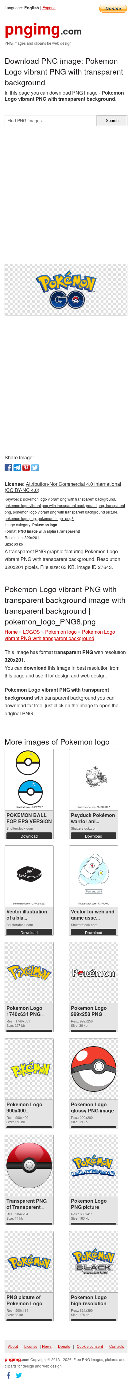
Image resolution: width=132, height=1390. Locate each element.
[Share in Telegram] (17, 467)
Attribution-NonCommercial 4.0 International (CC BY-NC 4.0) (63, 487)
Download (29, 836)
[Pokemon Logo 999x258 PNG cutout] (93, 972)
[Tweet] (35, 467)
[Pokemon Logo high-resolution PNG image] (93, 1262)
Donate (64, 1346)
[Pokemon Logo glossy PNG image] (93, 1069)
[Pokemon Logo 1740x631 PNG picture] (29, 972)
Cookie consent (90, 1346)
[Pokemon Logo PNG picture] (93, 1165)
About (13, 1346)
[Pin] (26, 467)
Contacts (116, 1346)
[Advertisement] (66, 197)
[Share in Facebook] (8, 467)
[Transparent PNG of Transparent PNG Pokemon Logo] (29, 1165)
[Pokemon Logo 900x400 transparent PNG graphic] (29, 1069)
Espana (49, 7)
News (47, 1346)
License (30, 1346)
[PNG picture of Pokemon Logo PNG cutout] (29, 1262)
